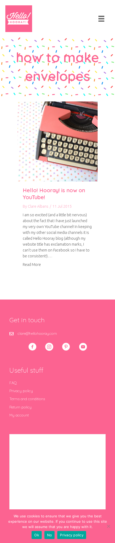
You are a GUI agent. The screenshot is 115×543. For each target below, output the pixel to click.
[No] (108, 526)
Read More (32, 264)
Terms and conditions (27, 398)
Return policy (20, 407)
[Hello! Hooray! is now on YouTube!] (57, 141)
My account (19, 415)
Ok (36, 535)
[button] (32, 347)
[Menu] (101, 18)
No (49, 535)
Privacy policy (21, 390)
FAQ (13, 382)
